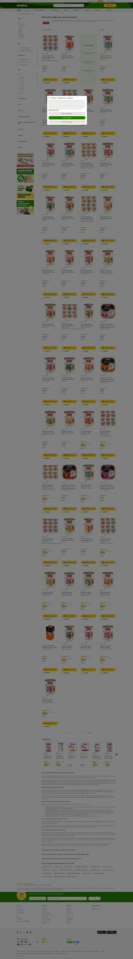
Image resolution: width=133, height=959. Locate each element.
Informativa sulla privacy (53, 110)
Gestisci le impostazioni (67, 113)
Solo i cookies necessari (67, 122)
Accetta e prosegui (67, 117)
